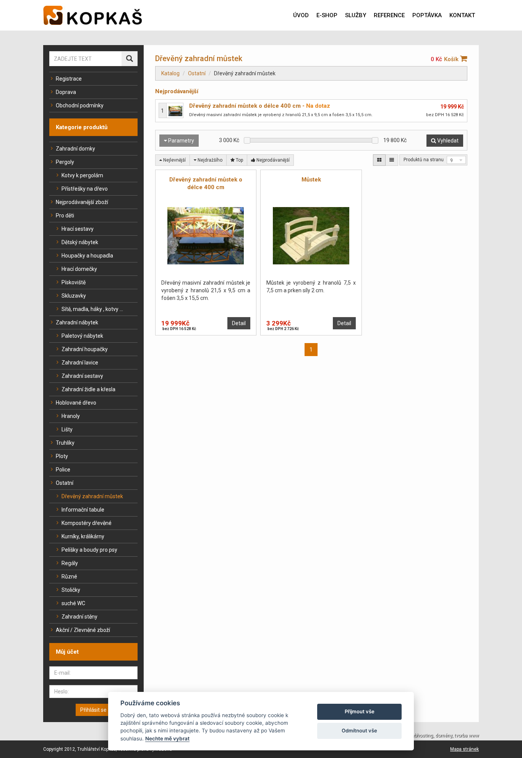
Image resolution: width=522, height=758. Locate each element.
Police (63, 469)
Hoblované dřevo (76, 403)
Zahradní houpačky (85, 349)
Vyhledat (447, 141)
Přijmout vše (359, 711)
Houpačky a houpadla (87, 256)
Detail (239, 323)
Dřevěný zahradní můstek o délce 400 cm (245, 105)
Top (239, 160)
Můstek (311, 179)
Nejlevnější (174, 160)
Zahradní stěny (79, 617)
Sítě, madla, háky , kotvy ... (92, 309)
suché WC (73, 603)
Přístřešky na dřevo (85, 189)
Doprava (66, 92)
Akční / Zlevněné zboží (83, 630)
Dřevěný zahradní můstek (92, 496)
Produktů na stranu (424, 159)
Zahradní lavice (80, 363)
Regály (70, 563)
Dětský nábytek (80, 242)
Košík (452, 59)
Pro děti (65, 215)
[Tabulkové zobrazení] (379, 160)
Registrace (69, 79)
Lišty (67, 429)
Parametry (180, 141)
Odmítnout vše (359, 730)
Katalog (170, 73)
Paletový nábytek (82, 336)
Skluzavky (74, 296)
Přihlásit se (93, 710)
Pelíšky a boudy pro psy (89, 550)
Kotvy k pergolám (82, 175)
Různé (69, 576)
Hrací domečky (79, 269)
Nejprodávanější (272, 160)
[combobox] (456, 160)
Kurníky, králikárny (83, 536)
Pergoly (65, 162)
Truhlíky (65, 443)
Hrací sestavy (78, 229)
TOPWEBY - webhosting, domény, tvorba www (431, 735)
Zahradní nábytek (77, 322)
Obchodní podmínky (80, 105)
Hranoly (71, 416)
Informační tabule (83, 510)
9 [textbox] (451, 160)
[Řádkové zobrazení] (391, 160)
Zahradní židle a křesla (88, 389)
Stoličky (71, 590)
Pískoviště (74, 282)
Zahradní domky (75, 149)
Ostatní (64, 483)
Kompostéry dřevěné (87, 523)
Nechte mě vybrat (167, 738)
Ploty (62, 456)
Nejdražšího (209, 160)
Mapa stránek (464, 749)
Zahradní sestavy (82, 376)
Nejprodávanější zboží (82, 202)
